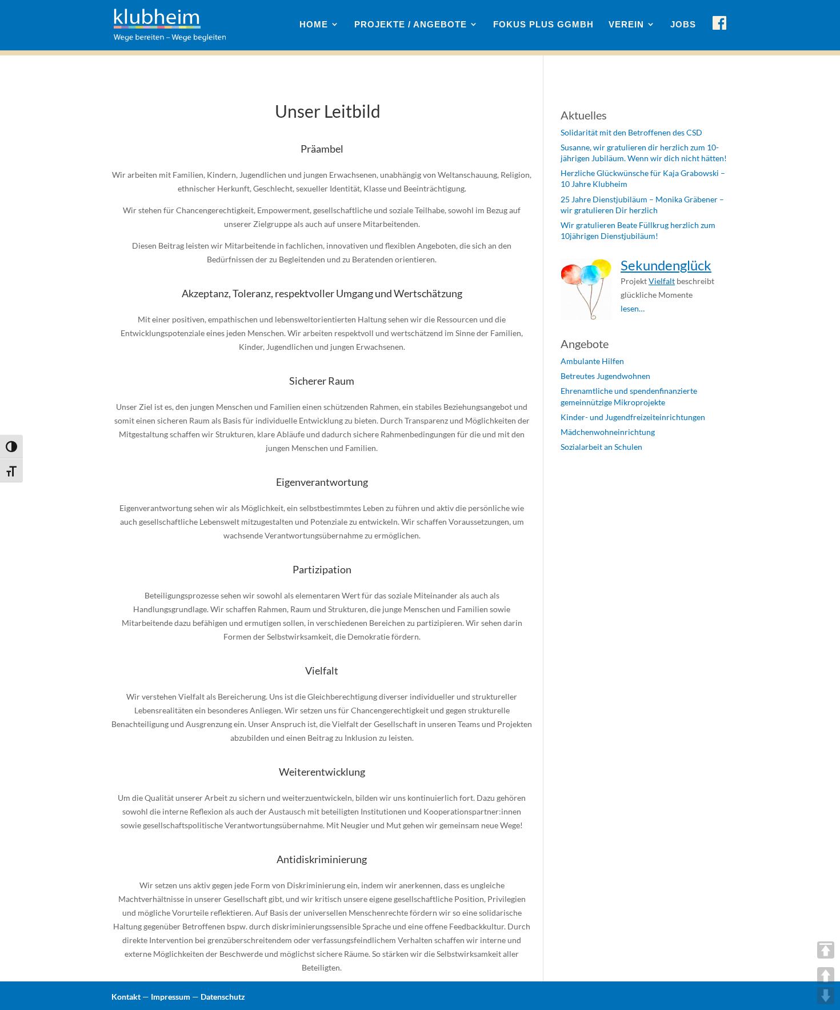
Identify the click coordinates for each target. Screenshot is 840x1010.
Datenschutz (223, 996)
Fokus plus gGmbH (543, 24)
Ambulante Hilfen (592, 361)
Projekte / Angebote (410, 24)
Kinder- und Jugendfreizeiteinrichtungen (633, 417)
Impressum (170, 996)
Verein (626, 24)
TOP (825, 950)
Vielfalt (662, 281)
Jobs (683, 24)
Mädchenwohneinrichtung (608, 432)
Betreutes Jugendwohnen (605, 376)
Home (313, 24)
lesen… (633, 308)
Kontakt (126, 996)
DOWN (825, 995)
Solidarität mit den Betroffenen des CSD (631, 132)
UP (825, 975)
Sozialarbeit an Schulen (601, 447)
